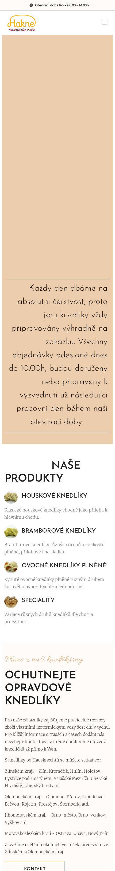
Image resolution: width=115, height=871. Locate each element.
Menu (104, 22)
